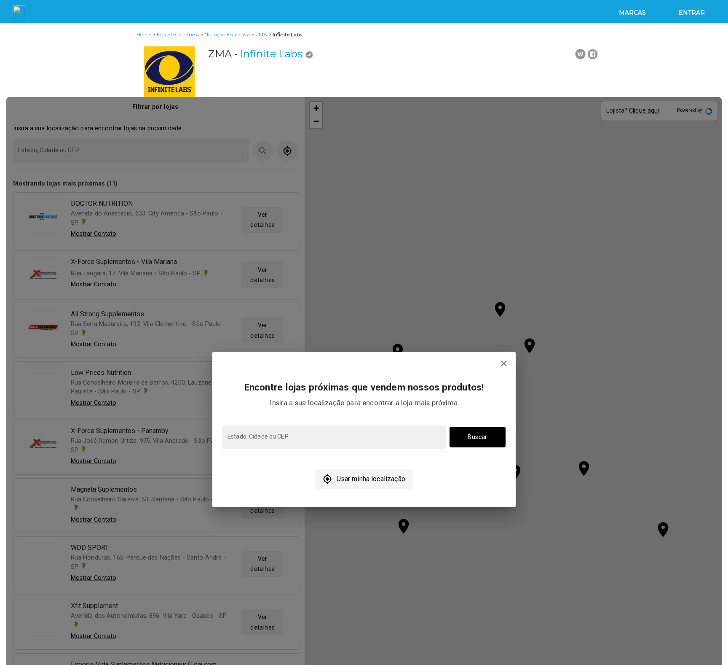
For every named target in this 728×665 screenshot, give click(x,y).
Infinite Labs (271, 54)
